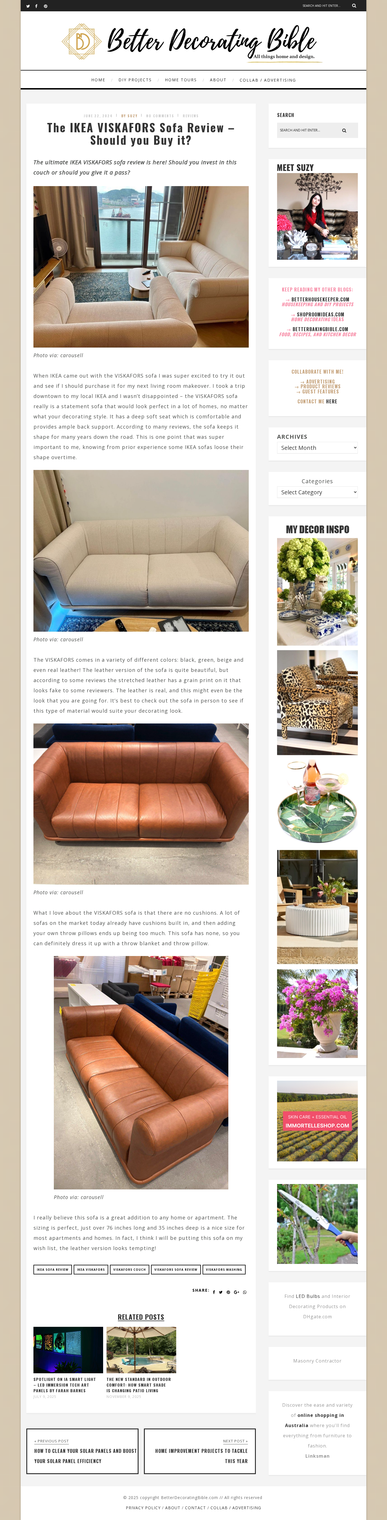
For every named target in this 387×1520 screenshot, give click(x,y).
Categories (317, 481)
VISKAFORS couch (129, 1270)
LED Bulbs (308, 1296)
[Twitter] (30, 5)
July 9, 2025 (44, 1397)
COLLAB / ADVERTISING (268, 80)
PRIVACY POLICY (143, 1507)
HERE (331, 401)
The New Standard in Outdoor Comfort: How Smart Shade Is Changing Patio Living (139, 1384)
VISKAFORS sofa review (175, 1270)
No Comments (160, 115)
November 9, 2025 (124, 1397)
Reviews (191, 115)
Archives (292, 436)
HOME (98, 79)
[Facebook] (39, 5)
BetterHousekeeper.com (321, 299)
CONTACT (195, 1507)
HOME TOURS (181, 79)
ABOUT (218, 79)
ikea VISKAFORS (91, 1270)
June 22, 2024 (98, 115)
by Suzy (129, 115)
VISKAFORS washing (224, 1270)
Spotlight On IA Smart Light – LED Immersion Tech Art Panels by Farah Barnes (64, 1384)
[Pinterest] (48, 5)
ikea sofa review (53, 1270)
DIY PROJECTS (135, 79)
